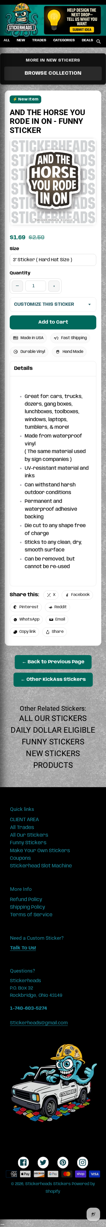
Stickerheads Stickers (48, 1184)
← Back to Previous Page (53, 661)
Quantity (20, 273)
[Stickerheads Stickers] (21, 20)
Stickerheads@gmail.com (39, 1023)
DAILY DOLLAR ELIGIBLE (53, 730)
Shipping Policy (27, 907)
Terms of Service (31, 914)
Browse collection (53, 73)
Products (53, 765)
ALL (7, 40)
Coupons (20, 858)
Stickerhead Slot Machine (41, 866)
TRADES (39, 40)
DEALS (87, 40)
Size (14, 249)
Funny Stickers (53, 741)
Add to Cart (53, 322)
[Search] (98, 41)
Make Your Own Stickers (40, 850)
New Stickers (53, 753)
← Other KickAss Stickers (53, 679)
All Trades (22, 827)
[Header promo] (72, 20)
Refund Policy (26, 899)
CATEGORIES (64, 40)
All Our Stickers (53, 718)
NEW (21, 40)
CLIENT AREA (24, 819)
